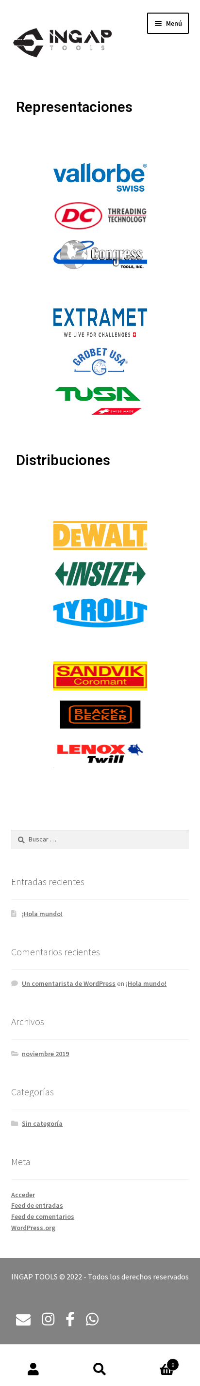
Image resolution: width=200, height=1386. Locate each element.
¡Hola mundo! (42, 913)
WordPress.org (33, 1227)
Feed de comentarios (42, 1216)
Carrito (154, 1361)
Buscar (100, 1369)
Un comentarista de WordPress (69, 983)
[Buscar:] (100, 839)
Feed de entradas (37, 1205)
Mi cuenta (33, 1369)
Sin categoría (42, 1123)
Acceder (23, 1194)
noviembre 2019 (45, 1053)
